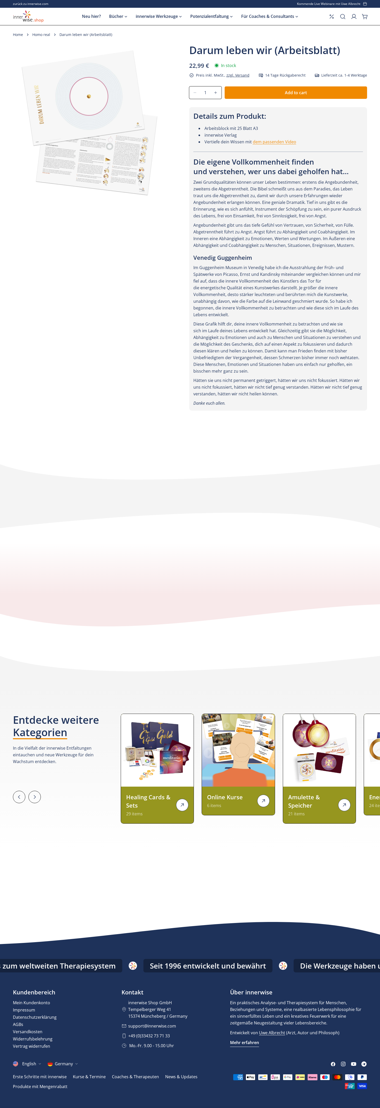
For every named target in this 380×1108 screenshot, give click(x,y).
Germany (64, 1064)
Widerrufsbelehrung (32, 1039)
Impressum (24, 1010)
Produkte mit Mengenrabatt (40, 1086)
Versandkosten (27, 1032)
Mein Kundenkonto (31, 1003)
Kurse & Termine (89, 1077)
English (29, 1064)
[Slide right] (34, 797)
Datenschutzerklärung (35, 1017)
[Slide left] (19, 797)
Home (18, 34)
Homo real (41, 34)
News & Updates (181, 1077)
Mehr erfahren (244, 1042)
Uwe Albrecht (272, 1033)
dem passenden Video (274, 142)
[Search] (343, 16)
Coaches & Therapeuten (135, 1077)
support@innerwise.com (152, 1026)
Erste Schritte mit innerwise (40, 1077)
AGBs (18, 1024)
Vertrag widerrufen (31, 1046)
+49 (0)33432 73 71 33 (149, 1036)
